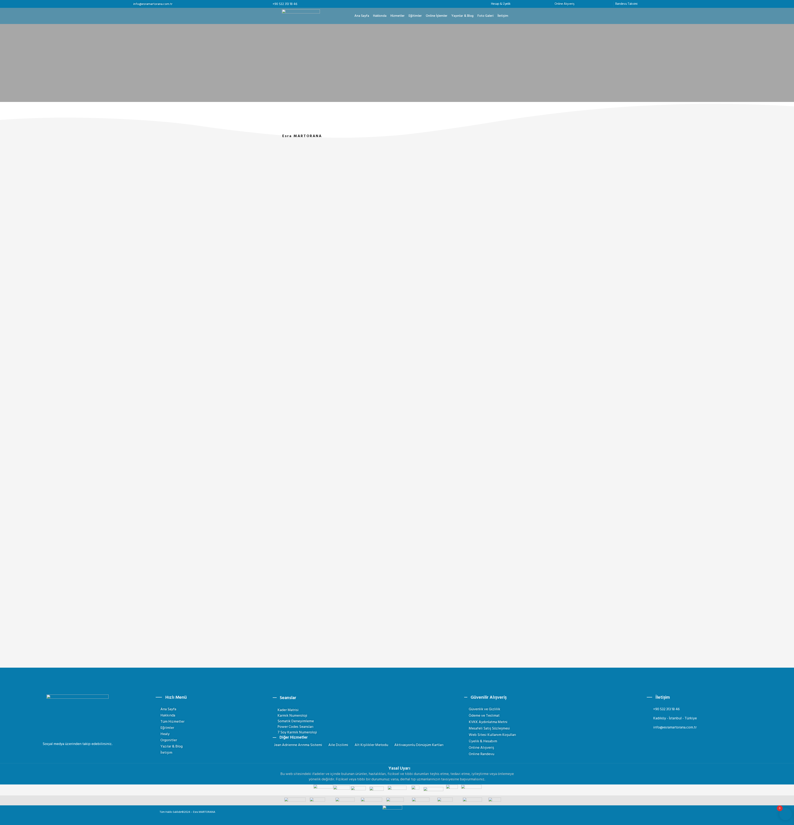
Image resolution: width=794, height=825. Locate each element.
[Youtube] (81, 753)
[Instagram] (74, 753)
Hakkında (379, 15)
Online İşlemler (436, 15)
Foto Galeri (485, 15)
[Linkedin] (89, 753)
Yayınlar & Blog (462, 15)
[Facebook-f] (66, 753)
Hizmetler (397, 15)
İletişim (502, 15)
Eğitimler (415, 15)
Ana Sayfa (361, 15)
